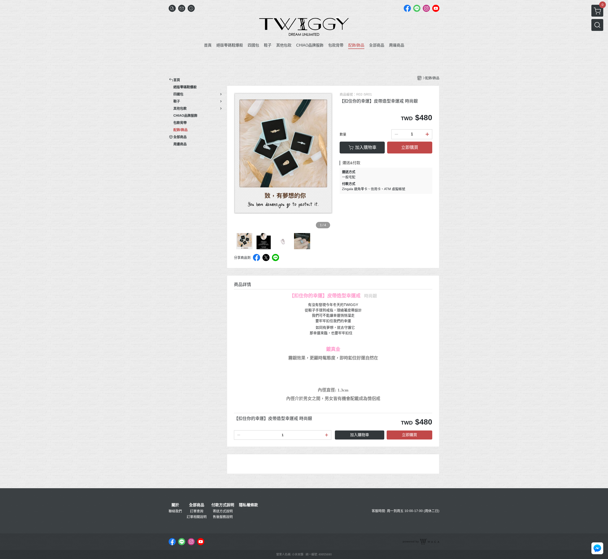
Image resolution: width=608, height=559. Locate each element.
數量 (343, 134)
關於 (175, 505)
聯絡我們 (175, 511)
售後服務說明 (223, 516)
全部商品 (196, 505)
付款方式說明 (222, 505)
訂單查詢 (196, 511)
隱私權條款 (248, 505)
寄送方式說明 (223, 511)
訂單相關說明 (197, 516)
